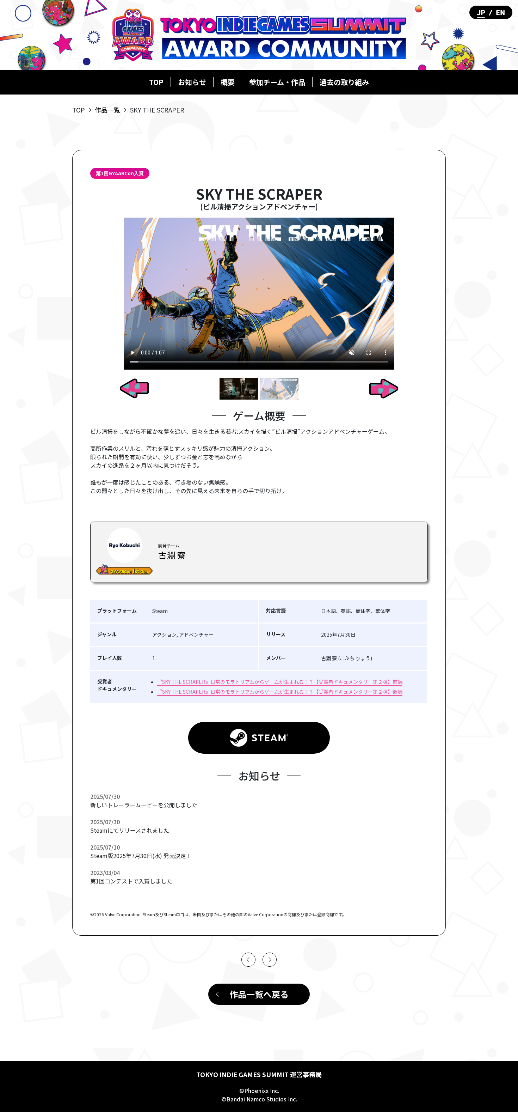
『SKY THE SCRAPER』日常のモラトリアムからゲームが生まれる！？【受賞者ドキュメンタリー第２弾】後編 (279, 691)
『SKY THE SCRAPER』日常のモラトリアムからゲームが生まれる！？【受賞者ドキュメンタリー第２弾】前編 (279, 681)
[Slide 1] (239, 388)
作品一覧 (107, 109)
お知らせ (192, 82)
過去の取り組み (344, 82)
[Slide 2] (279, 388)
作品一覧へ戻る (259, 994)
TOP (156, 82)
